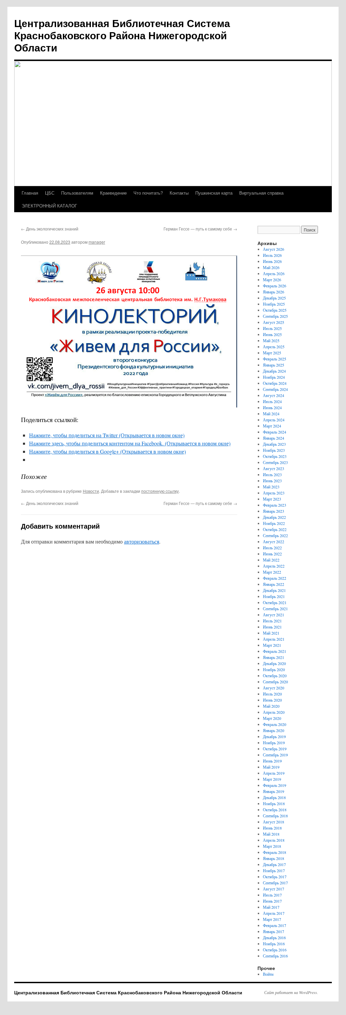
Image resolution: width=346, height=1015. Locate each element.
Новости (91, 491)
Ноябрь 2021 (274, 596)
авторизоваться (141, 541)
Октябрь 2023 (275, 456)
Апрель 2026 (274, 273)
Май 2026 (271, 267)
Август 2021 (273, 614)
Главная (30, 193)
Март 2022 (272, 572)
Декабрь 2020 (274, 663)
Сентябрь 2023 (275, 462)
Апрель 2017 (274, 913)
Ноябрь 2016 (274, 943)
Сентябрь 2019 (275, 754)
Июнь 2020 (272, 700)
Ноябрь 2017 (274, 870)
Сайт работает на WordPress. (291, 992)
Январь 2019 (273, 791)
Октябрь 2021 (275, 602)
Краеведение (113, 193)
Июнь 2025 (272, 334)
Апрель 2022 (274, 566)
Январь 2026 (273, 291)
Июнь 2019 (272, 761)
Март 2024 (272, 425)
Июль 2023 (272, 474)
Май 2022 (271, 559)
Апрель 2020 (274, 712)
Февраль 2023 (274, 505)
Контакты (179, 193)
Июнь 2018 (272, 828)
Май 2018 (271, 834)
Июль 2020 (272, 694)
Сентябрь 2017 (275, 882)
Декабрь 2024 (274, 371)
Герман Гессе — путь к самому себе (200, 228)
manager (97, 242)
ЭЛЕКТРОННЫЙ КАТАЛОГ (49, 205)
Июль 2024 (272, 401)
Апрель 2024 (274, 419)
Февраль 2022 (274, 578)
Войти (268, 974)
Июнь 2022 (272, 553)
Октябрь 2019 (275, 748)
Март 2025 (272, 352)
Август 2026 (273, 249)
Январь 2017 (273, 931)
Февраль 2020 (274, 724)
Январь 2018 (273, 858)
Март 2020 (272, 718)
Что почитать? (148, 193)
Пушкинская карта (213, 193)
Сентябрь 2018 (275, 815)
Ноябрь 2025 (274, 304)
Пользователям (77, 193)
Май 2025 (271, 340)
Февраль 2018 (274, 852)
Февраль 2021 (274, 651)
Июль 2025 (272, 328)
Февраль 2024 (274, 432)
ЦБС (49, 193)
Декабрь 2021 (274, 590)
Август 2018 (273, 821)
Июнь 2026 (272, 261)
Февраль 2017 (274, 925)
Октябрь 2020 (275, 675)
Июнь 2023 (272, 480)
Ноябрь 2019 (274, 742)
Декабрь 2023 (274, 444)
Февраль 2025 (274, 358)
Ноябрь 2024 (274, 377)
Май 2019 (271, 767)
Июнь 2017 (272, 901)
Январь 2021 (273, 657)
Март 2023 (272, 499)
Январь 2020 (273, 730)
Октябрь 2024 (275, 383)
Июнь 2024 (272, 407)
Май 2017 (271, 907)
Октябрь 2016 (275, 949)
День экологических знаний (49, 228)
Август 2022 (273, 541)
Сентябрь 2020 (275, 681)
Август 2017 (273, 888)
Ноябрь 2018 (274, 803)
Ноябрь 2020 (274, 669)
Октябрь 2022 (275, 529)
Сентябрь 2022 (275, 535)
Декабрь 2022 (274, 517)
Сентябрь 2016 (275, 955)
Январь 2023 (273, 511)
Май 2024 (271, 413)
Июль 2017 (272, 895)
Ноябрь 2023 (274, 450)
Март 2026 (272, 279)
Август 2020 (273, 687)
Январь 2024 (273, 438)
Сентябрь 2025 (275, 316)
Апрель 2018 (274, 840)
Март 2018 (272, 846)
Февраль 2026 (274, 285)
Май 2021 (271, 633)
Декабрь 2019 (274, 736)
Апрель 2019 (274, 773)
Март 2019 (272, 779)
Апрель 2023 (274, 492)
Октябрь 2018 (275, 809)
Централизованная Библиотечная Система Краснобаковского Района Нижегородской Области (122, 35)
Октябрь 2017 (275, 876)
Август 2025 (273, 322)
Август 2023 (273, 468)
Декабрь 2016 (274, 937)
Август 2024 (273, 395)
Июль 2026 (272, 255)
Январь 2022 (273, 584)
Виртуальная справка (261, 193)
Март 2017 (272, 919)
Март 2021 (272, 645)
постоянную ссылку (160, 491)
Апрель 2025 (274, 346)
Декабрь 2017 (274, 864)
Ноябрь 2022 (274, 523)
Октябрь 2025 (275, 310)
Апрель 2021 (274, 639)
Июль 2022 (272, 547)
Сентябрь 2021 (275, 608)
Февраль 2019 (274, 785)
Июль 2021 (272, 620)
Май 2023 (271, 486)
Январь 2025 (273, 365)
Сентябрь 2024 (275, 389)
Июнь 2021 (272, 627)
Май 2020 (271, 706)
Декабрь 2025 (274, 298)
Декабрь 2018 (274, 797)
